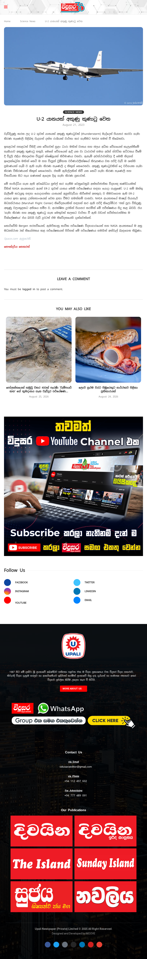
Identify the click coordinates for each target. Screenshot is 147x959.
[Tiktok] (65, 944)
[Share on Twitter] (65, 264)
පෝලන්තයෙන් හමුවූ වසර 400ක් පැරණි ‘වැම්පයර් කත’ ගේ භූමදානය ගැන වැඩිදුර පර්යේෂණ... (39, 389)
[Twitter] (56, 944)
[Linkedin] (82, 944)
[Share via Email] (107, 264)
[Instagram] (73, 944)
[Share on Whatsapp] (90, 264)
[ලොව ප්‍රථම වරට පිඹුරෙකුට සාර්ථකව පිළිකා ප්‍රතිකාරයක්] (108, 350)
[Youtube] (91, 944)
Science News (27, 21)
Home (7, 21)
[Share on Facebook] (57, 264)
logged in (28, 289)
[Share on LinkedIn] (82, 264)
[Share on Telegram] (99, 264)
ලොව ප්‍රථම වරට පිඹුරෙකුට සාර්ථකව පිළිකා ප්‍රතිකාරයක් (108, 389)
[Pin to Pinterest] (74, 264)
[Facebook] (48, 944)
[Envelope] (99, 944)
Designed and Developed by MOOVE (73, 933)
